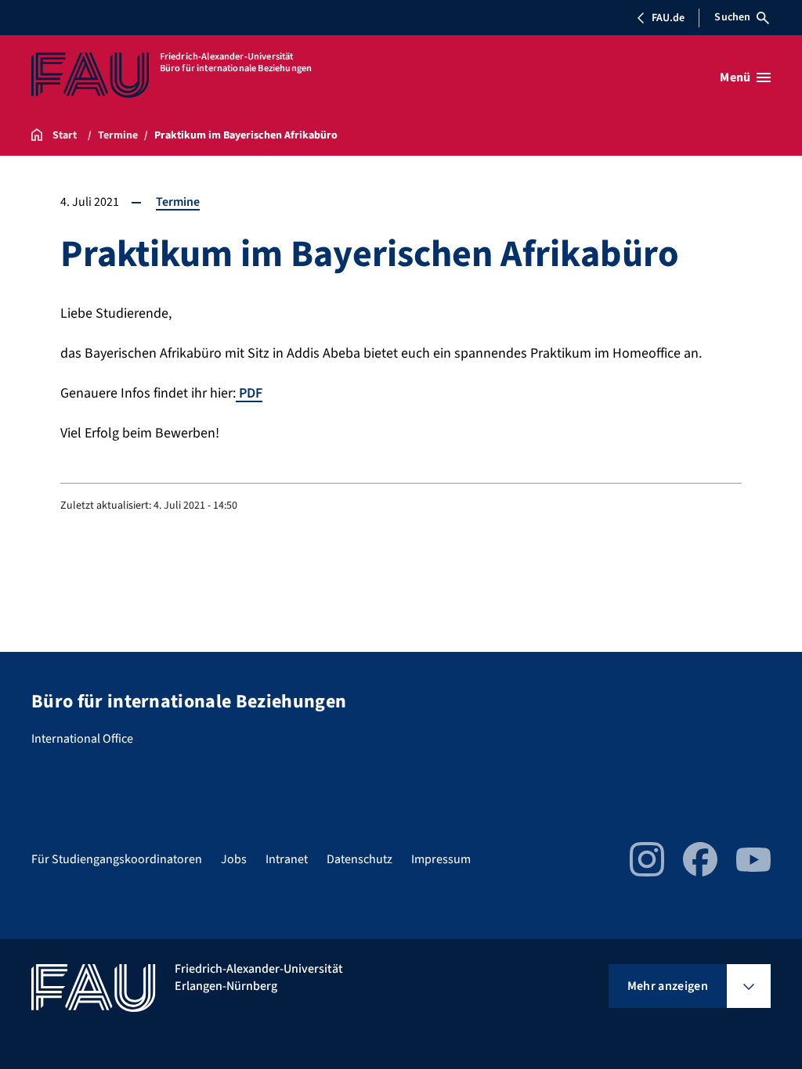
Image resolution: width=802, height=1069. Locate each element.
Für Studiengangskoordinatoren (116, 859)
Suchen (732, 17)
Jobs (234, 859)
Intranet (287, 859)
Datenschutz (359, 859)
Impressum (441, 859)
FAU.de (668, 18)
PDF (249, 393)
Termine (178, 202)
